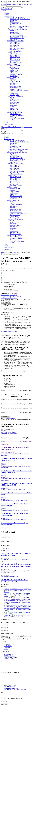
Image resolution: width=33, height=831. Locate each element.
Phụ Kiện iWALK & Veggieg (14, 112)
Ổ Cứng (12, 106)
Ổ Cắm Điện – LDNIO (16, 23)
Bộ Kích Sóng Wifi (15, 65)
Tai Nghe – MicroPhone (16, 81)
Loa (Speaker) (13, 83)
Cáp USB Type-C (14, 46)
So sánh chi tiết (4, 464)
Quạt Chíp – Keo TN (15, 102)
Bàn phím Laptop (14, 103)
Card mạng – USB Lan (16, 74)
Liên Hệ (6, 649)
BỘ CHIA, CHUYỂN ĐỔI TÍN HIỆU (17, 29)
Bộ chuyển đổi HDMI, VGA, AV (18, 36)
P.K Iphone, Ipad (14, 22)
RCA (9, 418)
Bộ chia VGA (13, 30)
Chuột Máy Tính (14, 99)
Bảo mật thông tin (8, 654)
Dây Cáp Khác (14, 61)
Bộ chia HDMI (14, 32)
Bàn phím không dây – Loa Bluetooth (19, 26)
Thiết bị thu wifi (14, 70)
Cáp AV (3, 341)
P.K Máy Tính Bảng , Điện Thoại (15, 17)
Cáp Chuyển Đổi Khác (16, 51)
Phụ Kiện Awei (14, 24)
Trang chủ (6, 13)
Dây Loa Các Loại (15, 60)
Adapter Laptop (14, 108)
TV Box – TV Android (16, 89)
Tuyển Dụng (7, 647)
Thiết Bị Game (14, 93)
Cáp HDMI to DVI (15, 43)
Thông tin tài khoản (9, 124)
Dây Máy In (13, 58)
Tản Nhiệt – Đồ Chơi (15, 111)
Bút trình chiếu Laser (15, 87)
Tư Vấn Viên (11, 688)
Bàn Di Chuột (13, 100)
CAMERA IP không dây (16, 35)
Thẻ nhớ (12, 80)
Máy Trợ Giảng (14, 39)
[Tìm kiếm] (22, 7)
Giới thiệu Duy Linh (9, 644)
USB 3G (12, 67)
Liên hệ (6, 122)
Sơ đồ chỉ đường (8, 646)
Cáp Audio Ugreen (11, 252)
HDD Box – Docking (15, 86)
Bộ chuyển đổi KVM (15, 33)
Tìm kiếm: (3, 7)
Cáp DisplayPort (14, 45)
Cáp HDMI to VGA (15, 42)
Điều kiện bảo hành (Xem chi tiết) (9, 331)
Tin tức (5, 121)
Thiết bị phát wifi (14, 68)
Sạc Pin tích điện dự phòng (17, 118)
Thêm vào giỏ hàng (5, 302)
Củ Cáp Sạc (13, 117)
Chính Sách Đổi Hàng (9, 658)
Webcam (12, 84)
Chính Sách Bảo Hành (9, 656)
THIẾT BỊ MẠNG (12, 64)
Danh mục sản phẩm (9, 16)
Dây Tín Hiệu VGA (15, 55)
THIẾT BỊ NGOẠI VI (13, 77)
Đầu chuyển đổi (14, 49)
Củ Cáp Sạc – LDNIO (16, 27)
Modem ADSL (14, 71)
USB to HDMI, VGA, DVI (17, 38)
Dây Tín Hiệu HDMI (15, 54)
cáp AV (5, 418)
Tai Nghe (12, 119)
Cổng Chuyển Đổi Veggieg (17, 115)
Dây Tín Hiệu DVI (15, 57)
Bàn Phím (12, 98)
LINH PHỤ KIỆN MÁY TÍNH (15, 96)
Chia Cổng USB (14, 95)
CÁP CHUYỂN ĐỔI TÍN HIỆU (15, 41)
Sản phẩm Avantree (15, 92)
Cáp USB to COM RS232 (17, 48)
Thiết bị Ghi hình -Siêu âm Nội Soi (19, 90)
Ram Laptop (13, 105)
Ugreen (13, 418)
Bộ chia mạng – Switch (16, 73)
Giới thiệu (6, 14)
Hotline (9, 686)
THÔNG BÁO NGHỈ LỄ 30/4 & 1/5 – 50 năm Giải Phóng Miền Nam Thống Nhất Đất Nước (16, 565)
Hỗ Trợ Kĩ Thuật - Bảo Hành (15, 689)
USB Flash (13, 79)
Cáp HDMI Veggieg (15, 114)
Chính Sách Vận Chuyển (10, 657)
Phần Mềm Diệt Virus (15, 109)
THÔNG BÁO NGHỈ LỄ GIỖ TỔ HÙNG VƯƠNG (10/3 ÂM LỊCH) (14, 580)
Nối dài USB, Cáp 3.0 (16, 62)
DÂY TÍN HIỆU (11, 52)
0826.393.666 (8, 250)
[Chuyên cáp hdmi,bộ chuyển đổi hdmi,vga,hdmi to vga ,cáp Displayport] (16, 5)
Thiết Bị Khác (13, 76)
